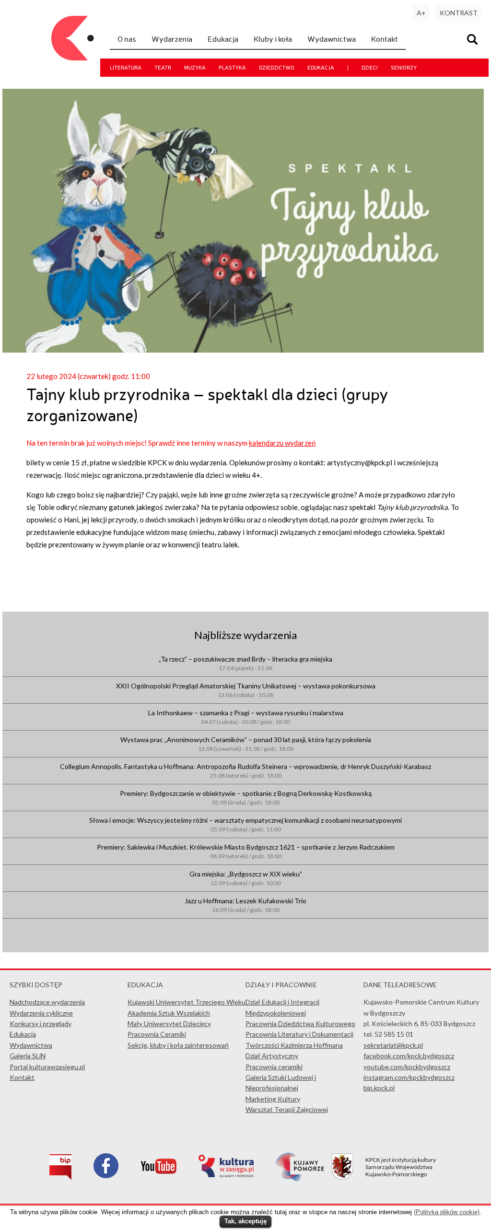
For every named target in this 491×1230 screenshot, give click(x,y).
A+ (421, 13)
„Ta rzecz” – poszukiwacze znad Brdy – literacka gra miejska (245, 663)
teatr (162, 67)
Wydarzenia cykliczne (41, 1013)
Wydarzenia (172, 39)
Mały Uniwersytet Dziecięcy (169, 1023)
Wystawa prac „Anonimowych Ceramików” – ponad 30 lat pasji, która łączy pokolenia (245, 743)
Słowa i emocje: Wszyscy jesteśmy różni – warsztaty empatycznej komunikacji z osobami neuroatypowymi (245, 824)
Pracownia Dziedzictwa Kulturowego (300, 1023)
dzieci (370, 67)
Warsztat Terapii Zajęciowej (287, 1109)
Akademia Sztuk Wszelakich (169, 1013)
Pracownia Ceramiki (157, 1034)
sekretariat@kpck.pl (393, 1045)
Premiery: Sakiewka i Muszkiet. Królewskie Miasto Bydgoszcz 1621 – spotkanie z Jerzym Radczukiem (246, 851)
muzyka (195, 67)
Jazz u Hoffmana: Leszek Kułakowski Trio (245, 905)
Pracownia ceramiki (274, 1067)
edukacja (320, 67)
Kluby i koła (273, 39)
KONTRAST (459, 13)
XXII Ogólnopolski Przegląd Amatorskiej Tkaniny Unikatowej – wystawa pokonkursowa (245, 690)
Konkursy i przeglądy (40, 1023)
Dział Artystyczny (272, 1056)
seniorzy (404, 67)
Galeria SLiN (28, 1056)
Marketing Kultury (273, 1099)
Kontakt (384, 39)
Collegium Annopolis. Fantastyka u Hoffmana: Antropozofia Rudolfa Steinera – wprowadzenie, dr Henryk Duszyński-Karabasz (245, 770)
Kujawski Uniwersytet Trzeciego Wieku (187, 1002)
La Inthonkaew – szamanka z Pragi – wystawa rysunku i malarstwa (245, 717)
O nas (126, 39)
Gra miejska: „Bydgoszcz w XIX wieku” (245, 878)
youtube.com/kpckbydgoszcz (406, 1067)
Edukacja (223, 39)
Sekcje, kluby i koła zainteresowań (178, 1045)
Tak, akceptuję (245, 1221)
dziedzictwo (276, 67)
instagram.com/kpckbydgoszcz (409, 1077)
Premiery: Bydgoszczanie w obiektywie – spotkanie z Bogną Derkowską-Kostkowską (246, 797)
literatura (125, 67)
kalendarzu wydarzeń (282, 442)
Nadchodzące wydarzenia (47, 1002)
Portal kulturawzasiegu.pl (47, 1067)
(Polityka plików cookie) (446, 1212)
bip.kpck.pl (379, 1088)
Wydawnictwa (331, 39)
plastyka (232, 67)
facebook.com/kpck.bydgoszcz (408, 1056)
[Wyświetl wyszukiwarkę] (474, 40)
